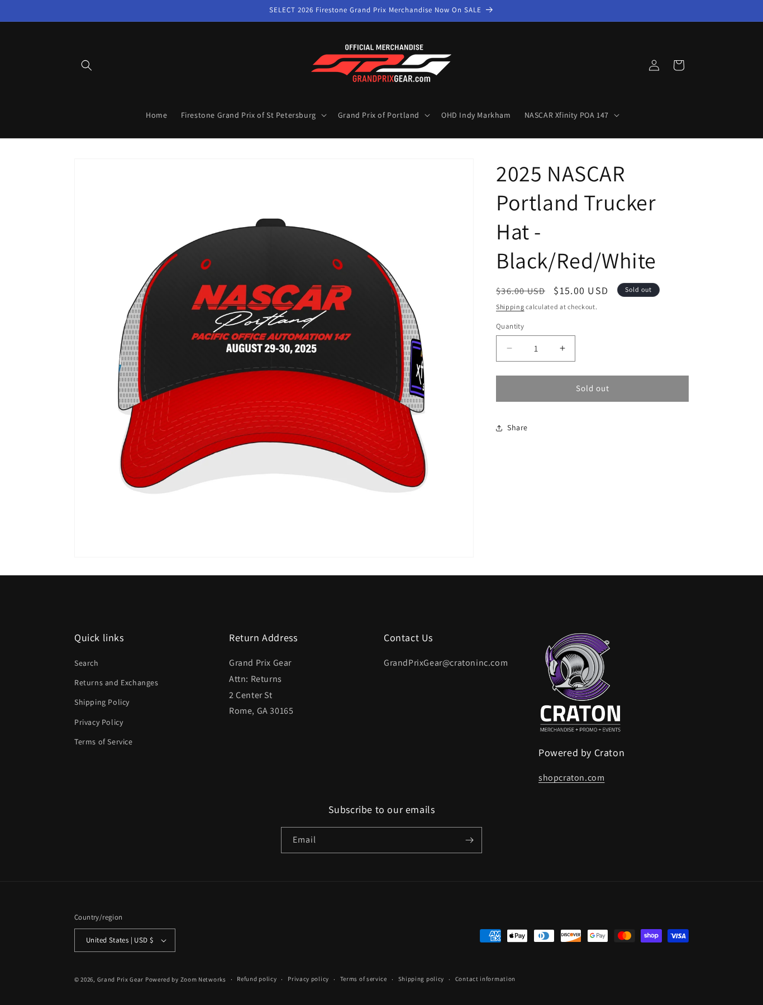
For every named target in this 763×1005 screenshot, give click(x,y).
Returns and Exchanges (116, 682)
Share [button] (517, 427)
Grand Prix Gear (120, 979)
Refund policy (256, 979)
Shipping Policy (102, 702)
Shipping (510, 306)
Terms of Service (103, 742)
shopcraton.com (571, 777)
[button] (86, 65)
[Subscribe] (469, 840)
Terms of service (363, 979)
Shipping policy (421, 979)
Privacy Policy (98, 722)
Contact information (485, 979)
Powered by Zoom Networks (185, 979)
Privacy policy (308, 979)
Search (86, 663)
